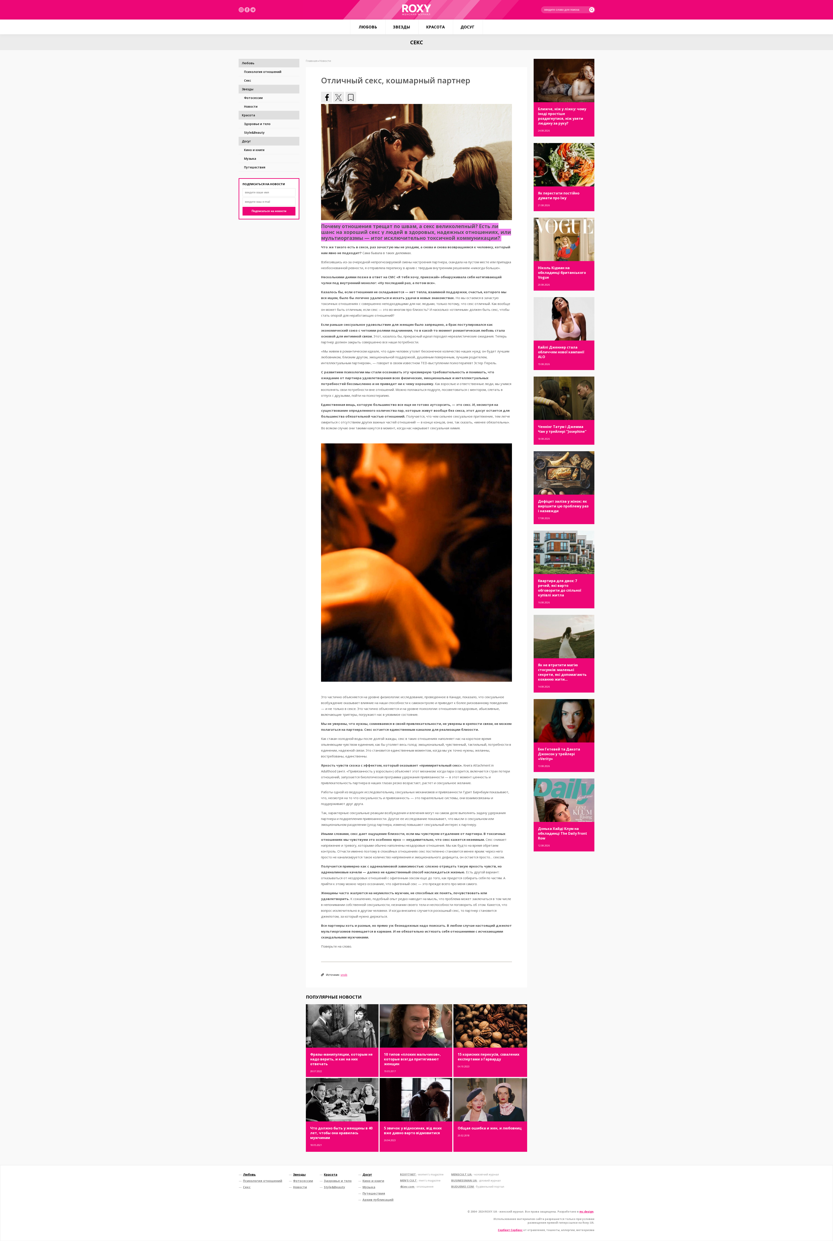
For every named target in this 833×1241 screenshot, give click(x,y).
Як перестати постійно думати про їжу (558, 195)
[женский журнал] (416, 9)
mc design (586, 1211)
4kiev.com (416, 1186)
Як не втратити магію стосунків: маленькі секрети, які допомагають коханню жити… (562, 672)
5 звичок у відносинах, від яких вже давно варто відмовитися (413, 1130)
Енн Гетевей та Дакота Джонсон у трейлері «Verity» (559, 754)
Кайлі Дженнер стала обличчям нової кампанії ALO (561, 352)
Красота (435, 27)
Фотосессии (253, 98)
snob (344, 975)
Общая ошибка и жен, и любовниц (489, 1128)
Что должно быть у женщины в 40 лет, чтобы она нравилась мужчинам (341, 1133)
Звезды (401, 27)
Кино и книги (254, 150)
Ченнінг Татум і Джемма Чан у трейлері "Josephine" (562, 429)
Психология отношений (262, 72)
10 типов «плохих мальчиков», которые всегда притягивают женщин (412, 1059)
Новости (250, 106)
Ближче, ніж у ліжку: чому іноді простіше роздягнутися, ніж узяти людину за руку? (562, 116)
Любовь (368, 27)
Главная (311, 61)
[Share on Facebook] (326, 97)
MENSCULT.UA (475, 1174)
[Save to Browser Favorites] (350, 97)
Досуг (467, 27)
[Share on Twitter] (338, 97)
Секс (247, 80)
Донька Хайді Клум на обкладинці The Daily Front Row (562, 833)
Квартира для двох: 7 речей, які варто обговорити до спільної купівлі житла (559, 587)
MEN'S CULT (420, 1180)
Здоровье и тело (257, 124)
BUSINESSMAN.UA (476, 1180)
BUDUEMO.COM (477, 1186)
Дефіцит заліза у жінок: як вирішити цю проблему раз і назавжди (563, 506)
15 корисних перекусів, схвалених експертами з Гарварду (488, 1057)
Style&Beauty (254, 132)
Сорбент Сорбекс (510, 1230)
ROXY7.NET (422, 1174)
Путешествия (254, 167)
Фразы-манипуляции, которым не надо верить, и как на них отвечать (341, 1059)
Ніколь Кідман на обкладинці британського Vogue (562, 272)
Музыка (250, 158)
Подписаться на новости (269, 211)
